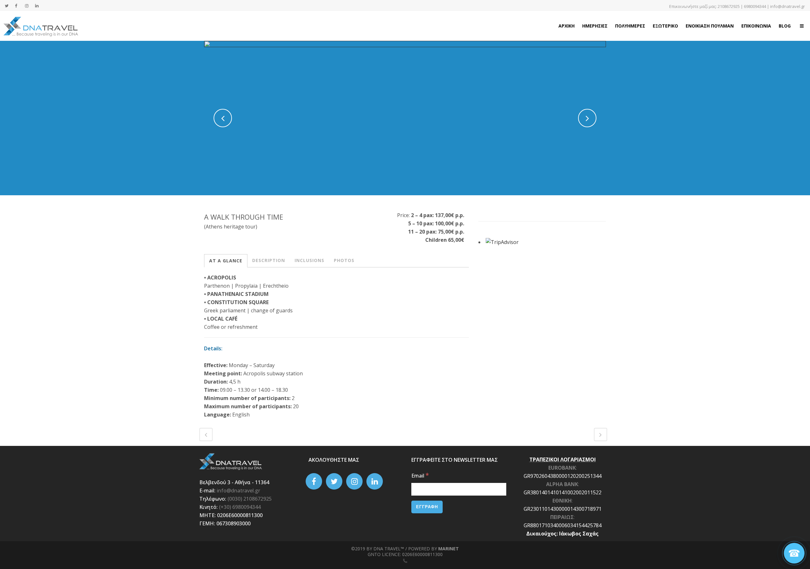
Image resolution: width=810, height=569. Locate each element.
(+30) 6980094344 (240, 506)
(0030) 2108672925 (249, 498)
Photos (344, 260)
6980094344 (755, 6)
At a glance (225, 261)
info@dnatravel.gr (787, 6)
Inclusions (309, 260)
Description (268, 260)
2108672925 (729, 6)
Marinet (448, 549)
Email (420, 475)
